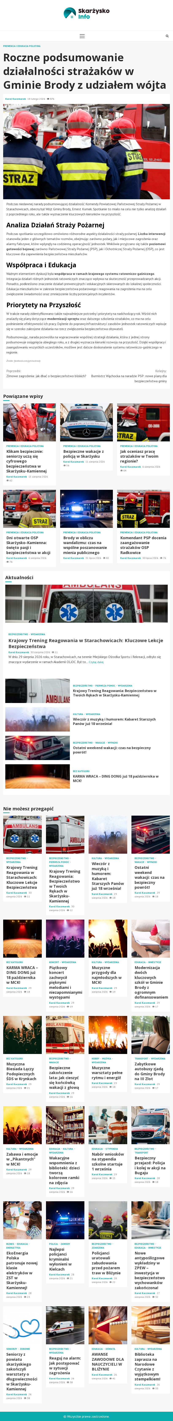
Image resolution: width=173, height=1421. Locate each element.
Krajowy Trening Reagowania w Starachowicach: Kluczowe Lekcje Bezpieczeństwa (86, 604)
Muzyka (107, 1059)
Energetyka (13, 1248)
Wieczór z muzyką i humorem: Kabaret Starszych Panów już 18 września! (37, 719)
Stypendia (111, 1149)
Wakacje (100, 743)
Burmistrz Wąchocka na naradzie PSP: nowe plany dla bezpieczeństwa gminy (129, 376)
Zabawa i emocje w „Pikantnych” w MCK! (22, 1125)
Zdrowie (25, 1349)
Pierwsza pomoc (105, 686)
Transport (142, 1059)
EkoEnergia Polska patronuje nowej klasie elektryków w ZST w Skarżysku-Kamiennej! (22, 1220)
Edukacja (140, 962)
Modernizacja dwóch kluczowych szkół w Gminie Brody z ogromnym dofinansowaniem (150, 939)
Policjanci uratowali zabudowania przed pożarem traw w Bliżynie (108, 1220)
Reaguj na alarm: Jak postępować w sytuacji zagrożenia (65, 1325)
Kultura (78, 714)
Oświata (110, 1349)
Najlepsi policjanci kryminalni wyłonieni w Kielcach (65, 1220)
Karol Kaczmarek (15, 98)
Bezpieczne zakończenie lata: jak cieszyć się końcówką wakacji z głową (65, 1035)
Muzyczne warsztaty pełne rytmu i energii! (108, 1035)
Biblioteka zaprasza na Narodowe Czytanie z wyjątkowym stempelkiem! (150, 1325)
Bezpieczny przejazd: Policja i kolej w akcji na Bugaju (150, 1125)
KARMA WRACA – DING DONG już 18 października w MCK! (37, 776)
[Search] (167, 36)
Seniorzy (12, 1349)
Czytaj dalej (96, 662)
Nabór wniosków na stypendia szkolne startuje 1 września (108, 1125)
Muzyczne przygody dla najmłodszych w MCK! (108, 939)
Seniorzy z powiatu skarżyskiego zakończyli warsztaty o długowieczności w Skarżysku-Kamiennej (22, 1325)
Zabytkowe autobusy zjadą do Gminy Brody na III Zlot (150, 1035)
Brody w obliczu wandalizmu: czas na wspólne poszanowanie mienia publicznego (86, 509)
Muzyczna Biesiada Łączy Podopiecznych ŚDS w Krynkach (22, 1035)
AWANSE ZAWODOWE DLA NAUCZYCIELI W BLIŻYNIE (108, 1325)
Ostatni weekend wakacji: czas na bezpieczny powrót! (37, 748)
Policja (53, 1244)
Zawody (65, 1244)
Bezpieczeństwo (18, 634)
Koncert (54, 962)
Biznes (10, 1244)
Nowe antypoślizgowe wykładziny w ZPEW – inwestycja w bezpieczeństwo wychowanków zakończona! (150, 1220)
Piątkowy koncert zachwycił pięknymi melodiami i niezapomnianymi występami (65, 939)
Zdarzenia (98, 1248)
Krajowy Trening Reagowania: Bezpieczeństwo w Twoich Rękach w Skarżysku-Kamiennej (37, 691)
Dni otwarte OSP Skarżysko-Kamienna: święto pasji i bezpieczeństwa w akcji (29, 509)
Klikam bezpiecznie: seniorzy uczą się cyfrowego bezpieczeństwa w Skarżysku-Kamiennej (29, 422)
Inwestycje (154, 962)
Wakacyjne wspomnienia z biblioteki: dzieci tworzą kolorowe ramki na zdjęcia (65, 1125)
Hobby (96, 1059)
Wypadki (113, 743)
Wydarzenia (38, 634)
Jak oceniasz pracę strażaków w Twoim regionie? (143, 422)
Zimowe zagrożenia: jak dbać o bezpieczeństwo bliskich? (46, 373)
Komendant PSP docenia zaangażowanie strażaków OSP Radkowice (143, 509)
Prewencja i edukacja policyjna (22, 46)
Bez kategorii (81, 771)
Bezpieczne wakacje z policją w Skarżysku (86, 422)
